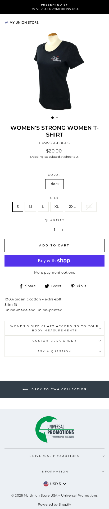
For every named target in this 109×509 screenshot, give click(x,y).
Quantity (55, 220)
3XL (89, 207)
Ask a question (54, 351)
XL (56, 207)
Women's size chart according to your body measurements (54, 328)
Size (54, 197)
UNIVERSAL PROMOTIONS (54, 455)
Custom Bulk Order (54, 340)
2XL (72, 207)
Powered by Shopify (54, 504)
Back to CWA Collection (58, 389)
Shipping (37, 157)
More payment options (54, 272)
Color (54, 174)
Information (54, 471)
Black (54, 184)
